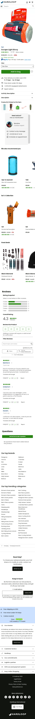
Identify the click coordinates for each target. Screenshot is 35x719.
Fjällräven (21, 457)
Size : (3, 63)
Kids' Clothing (22, 490)
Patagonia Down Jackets (25, 537)
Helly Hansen (5, 476)
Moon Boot (4, 474)
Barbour (3, 478)
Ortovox (3, 459)
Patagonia (4, 457)
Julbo (19, 469)
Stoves (3, 514)
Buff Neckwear (22, 533)
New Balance (22, 471)
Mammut (21, 466)
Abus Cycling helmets (24, 535)
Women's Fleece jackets (8, 495)
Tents (3, 504)
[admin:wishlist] (32, 72)
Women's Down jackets (8, 490)
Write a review (19, 52)
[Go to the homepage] (2, 546)
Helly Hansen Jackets (24, 502)
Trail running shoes (6, 524)
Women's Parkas (6, 492)
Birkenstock (21, 476)
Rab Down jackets (23, 521)
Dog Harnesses (22, 523)
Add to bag (16, 72)
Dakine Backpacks (23, 513)
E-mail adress (17, 589)
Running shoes (5, 526)
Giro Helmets (22, 518)
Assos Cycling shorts (24, 516)
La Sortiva (4, 464)
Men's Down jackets (7, 497)
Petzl (19, 478)
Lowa (2, 466)
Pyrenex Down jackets (24, 500)
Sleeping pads (5, 507)
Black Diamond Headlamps (22, 508)
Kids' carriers (4, 536)
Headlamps (4, 509)
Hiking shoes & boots (7, 521)
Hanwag (20, 474)
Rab (2, 462)
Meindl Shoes (22, 511)
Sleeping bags (5, 512)
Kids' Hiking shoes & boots (8, 531)
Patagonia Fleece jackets (25, 497)
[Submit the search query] (33, 6)
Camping (6, 545)
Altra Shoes (21, 530)
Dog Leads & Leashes (24, 525)
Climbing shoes (5, 528)
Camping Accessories (15, 545)
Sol (2, 47)
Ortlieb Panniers (23, 528)
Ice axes (3, 519)
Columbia (21, 459)
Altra (2, 469)
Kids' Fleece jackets (24, 492)
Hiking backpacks (6, 516)
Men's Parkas (5, 500)
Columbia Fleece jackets (25, 504)
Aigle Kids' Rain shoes (24, 495)
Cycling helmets (6, 533)
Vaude (20, 464)
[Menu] (1, 6)
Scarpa (20, 462)
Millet (2, 471)
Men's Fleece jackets (7, 502)
